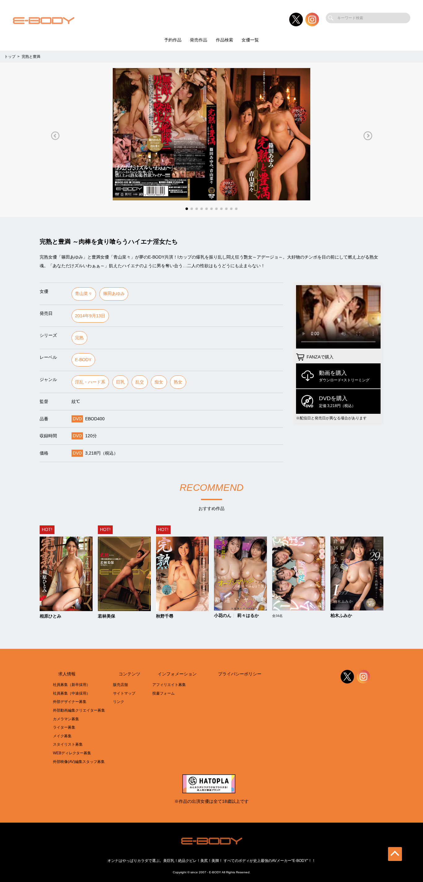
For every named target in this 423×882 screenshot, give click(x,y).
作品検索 (224, 40)
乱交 (139, 382)
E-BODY (83, 360)
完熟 (79, 338)
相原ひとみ (50, 616)
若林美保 (106, 616)
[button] (55, 135)
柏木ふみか (341, 616)
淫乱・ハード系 (90, 382)
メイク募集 (62, 736)
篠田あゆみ (114, 293)
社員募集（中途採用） (71, 693)
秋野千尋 (164, 616)
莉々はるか (248, 616)
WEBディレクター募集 (72, 753)
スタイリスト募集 (68, 744)
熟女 (178, 382)
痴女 (159, 382)
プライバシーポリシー (239, 674)
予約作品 (172, 40)
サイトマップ (124, 693)
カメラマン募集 (66, 719)
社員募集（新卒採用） (71, 685)
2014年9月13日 (90, 316)
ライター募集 (64, 727)
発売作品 (198, 40)
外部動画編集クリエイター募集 (79, 710)
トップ (9, 56)
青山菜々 (83, 293)
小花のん (222, 616)
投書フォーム (163, 693)
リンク (118, 702)
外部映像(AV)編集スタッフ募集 (79, 762)
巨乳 (120, 382)
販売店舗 (120, 685)
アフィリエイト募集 (169, 685)
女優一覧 (250, 40)
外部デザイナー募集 (69, 702)
